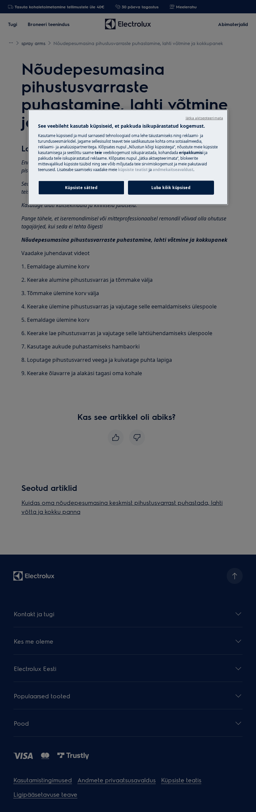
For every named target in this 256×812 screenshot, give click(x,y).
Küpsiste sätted (81, 187)
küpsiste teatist (133, 169)
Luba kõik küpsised (170, 187)
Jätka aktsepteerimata (204, 118)
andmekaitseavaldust (173, 169)
